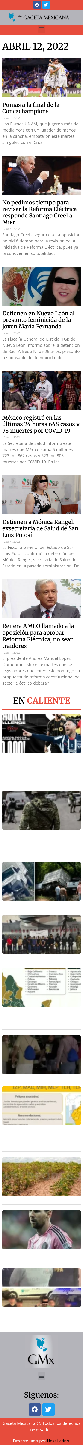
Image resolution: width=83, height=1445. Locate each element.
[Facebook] (37, 5)
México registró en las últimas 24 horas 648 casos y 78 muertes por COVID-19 (41, 424)
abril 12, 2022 (35, 46)
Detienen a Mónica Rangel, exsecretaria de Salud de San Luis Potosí (40, 528)
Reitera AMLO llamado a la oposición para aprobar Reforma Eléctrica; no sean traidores (38, 635)
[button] (41, 29)
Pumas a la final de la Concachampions (30, 108)
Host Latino (58, 1441)
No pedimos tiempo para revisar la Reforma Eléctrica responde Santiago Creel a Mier (39, 212)
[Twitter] (46, 5)
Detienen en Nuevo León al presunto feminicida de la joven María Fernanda (38, 320)
